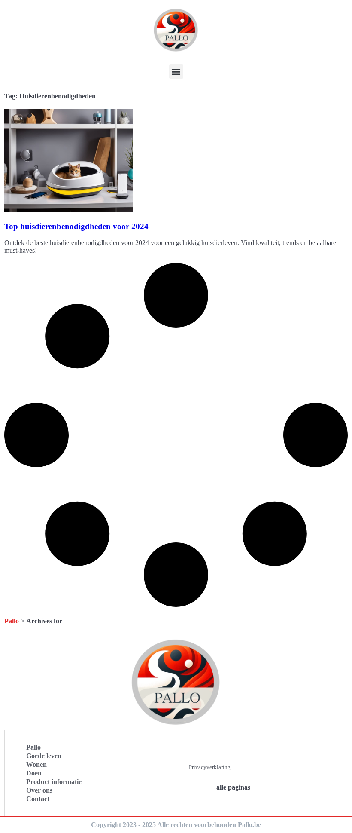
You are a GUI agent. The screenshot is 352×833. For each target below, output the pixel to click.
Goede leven (43, 756)
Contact (37, 798)
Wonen (36, 764)
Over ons (39, 790)
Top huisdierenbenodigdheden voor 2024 (76, 226)
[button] (176, 71)
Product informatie (54, 781)
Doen (34, 773)
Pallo (11, 621)
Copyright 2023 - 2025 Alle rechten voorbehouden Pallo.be (176, 824)
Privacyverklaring (210, 767)
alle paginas (233, 787)
